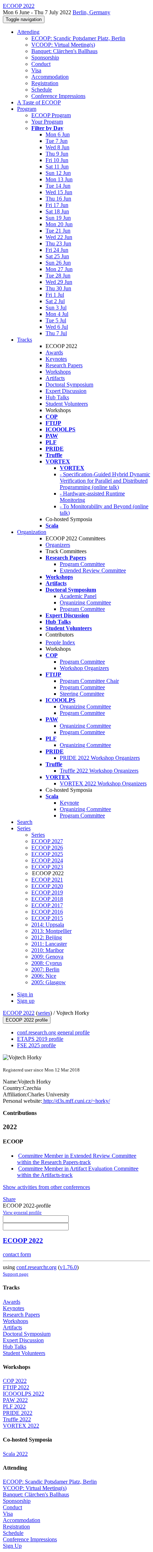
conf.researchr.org (36, 1267)
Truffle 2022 (17, 1419)
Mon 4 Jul (57, 314)
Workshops (58, 372)
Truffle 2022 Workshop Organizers (99, 771)
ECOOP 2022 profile (27, 1020)
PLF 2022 (14, 1406)
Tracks (24, 340)
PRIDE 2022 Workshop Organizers (100, 758)
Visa (36, 70)
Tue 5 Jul (56, 320)
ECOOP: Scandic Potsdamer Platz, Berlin (78, 38)
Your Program (47, 122)
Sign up (26, 1001)
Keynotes (56, 359)
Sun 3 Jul (56, 308)
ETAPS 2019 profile (40, 1039)
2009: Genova (47, 957)
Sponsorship (45, 57)
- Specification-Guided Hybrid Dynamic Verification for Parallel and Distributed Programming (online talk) (105, 480)
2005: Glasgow (48, 982)
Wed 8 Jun (57, 147)
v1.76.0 (68, 1267)
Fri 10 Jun (57, 160)
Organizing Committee (85, 602)
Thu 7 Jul (56, 333)
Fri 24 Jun (57, 250)
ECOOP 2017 (47, 905)
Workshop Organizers (84, 668)
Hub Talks (57, 397)
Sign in (25, 994)
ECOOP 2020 (47, 886)
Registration (44, 83)
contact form (17, 1254)
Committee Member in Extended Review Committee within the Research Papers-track (76, 1159)
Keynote (69, 803)
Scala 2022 (15, 1454)
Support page (15, 1274)
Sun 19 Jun (58, 218)
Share (9, 1199)
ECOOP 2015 (47, 918)
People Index (60, 642)
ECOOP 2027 (47, 841)
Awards (54, 352)
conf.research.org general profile (53, 1032)
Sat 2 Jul (55, 301)
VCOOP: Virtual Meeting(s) (63, 45)
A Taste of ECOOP (39, 102)
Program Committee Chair (89, 681)
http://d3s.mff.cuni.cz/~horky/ (76, 1101)
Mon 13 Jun (59, 179)
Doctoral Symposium (69, 384)
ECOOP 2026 (47, 848)
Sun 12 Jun (58, 173)
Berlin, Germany (91, 12)
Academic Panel (78, 596)
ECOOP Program (51, 115)
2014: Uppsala (47, 925)
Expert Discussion (66, 391)
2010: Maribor (47, 950)
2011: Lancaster (49, 944)
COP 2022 (15, 1381)
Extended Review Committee (93, 570)
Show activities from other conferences (46, 1187)
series (44, 1013)
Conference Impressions (58, 96)
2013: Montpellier (51, 931)
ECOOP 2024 (47, 860)
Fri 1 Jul (55, 295)
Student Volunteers (67, 404)
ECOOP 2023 (47, 867)
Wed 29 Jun (59, 282)
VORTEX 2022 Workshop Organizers (103, 783)
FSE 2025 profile (36, 1045)
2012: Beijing (46, 937)
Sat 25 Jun (57, 256)
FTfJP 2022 (16, 1387)
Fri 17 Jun (57, 205)
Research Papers (64, 365)
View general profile (22, 1212)
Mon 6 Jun (58, 134)
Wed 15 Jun (59, 192)
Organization (31, 532)
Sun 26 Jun (58, 263)
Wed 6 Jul (57, 327)
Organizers (58, 545)
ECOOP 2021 (47, 880)
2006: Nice (43, 976)
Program (26, 109)
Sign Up (12, 1546)
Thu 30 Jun (58, 288)
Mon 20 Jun (59, 224)
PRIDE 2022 (17, 1413)
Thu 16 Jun (58, 199)
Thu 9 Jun (57, 154)
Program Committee (82, 564)
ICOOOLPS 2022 (23, 1394)
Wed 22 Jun (59, 237)
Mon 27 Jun (59, 269)
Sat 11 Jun (57, 166)
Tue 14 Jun (58, 186)
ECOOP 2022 (19, 1013)
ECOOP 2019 (47, 892)
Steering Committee (82, 694)
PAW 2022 (15, 1400)
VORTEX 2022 (21, 1426)
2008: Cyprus (46, 963)
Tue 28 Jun (58, 275)
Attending (28, 32)
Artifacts (55, 378)
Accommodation (50, 77)
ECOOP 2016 (47, 912)
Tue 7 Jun (57, 141)
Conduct (41, 64)
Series (38, 835)
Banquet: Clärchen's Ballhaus (64, 51)
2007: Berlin (45, 969)
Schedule (41, 90)
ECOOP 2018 (47, 899)
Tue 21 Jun (58, 231)
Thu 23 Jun (58, 243)
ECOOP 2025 (47, 854)
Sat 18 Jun (57, 211)
